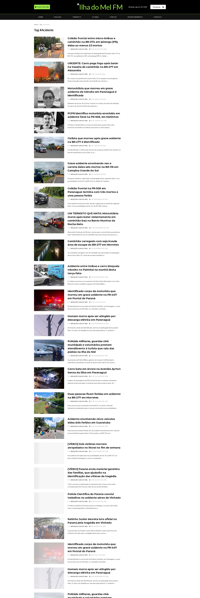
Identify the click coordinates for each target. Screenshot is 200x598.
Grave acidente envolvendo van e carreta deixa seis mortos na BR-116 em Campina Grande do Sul (93, 167)
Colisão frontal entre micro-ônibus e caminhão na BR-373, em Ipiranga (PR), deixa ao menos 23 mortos (93, 42)
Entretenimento (135, 17)
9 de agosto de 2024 (98, 526)
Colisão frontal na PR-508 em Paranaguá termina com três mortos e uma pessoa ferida (93, 192)
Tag (41, 24)
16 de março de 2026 (98, 99)
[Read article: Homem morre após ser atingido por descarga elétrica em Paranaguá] (49, 325)
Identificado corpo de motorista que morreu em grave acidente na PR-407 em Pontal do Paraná (92, 295)
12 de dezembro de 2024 (99, 323)
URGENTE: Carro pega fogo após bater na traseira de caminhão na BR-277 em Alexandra (93, 67)
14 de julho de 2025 (97, 302)
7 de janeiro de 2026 (98, 145)
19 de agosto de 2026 (98, 49)
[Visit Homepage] (100, 6)
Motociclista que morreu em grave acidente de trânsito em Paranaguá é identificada (92, 92)
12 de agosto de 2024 (98, 501)
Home (40, 17)
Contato (158, 17)
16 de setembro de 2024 (99, 451)
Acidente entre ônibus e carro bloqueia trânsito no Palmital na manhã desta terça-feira (93, 270)
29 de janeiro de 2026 (98, 120)
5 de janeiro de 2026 (98, 174)
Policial (57, 17)
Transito (77, 17)
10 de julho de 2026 (97, 74)
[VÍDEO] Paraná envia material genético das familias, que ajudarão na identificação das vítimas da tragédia (94, 473)
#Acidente (46, 24)
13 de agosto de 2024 (98, 480)
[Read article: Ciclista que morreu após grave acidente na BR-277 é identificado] (49, 147)
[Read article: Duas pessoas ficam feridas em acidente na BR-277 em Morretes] (49, 403)
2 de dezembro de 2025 (99, 199)
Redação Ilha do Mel (79, 49)
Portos (113, 17)
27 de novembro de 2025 (99, 228)
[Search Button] (163, 7)
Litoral (95, 17)
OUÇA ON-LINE (43, 7)
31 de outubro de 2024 (99, 376)
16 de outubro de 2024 (99, 426)
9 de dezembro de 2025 (99, 248)
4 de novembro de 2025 (99, 277)
